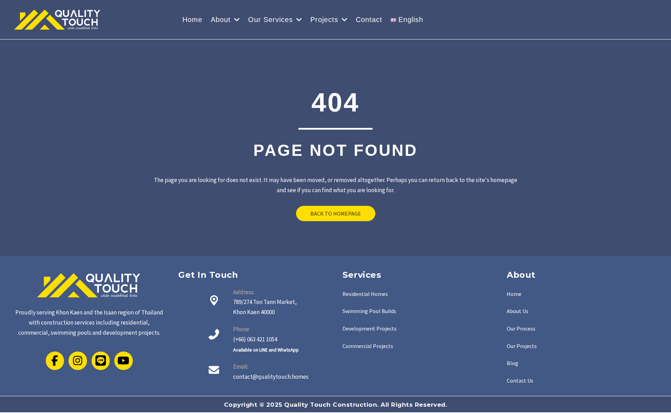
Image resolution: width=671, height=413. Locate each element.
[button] (365, 294)
